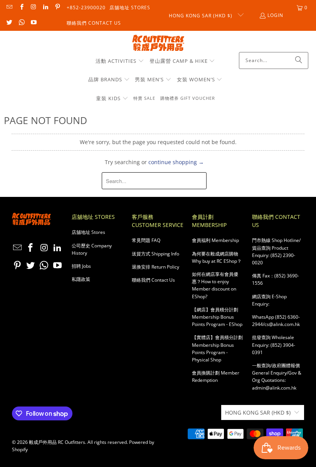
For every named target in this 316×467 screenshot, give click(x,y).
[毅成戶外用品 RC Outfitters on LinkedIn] (45, 7)
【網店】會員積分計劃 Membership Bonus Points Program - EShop (217, 317)
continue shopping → (176, 162)
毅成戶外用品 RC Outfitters (57, 442)
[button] (120, 61)
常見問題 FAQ (146, 240)
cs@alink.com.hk (282, 324)
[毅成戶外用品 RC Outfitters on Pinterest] (57, 7)
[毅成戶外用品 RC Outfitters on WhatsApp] (21, 23)
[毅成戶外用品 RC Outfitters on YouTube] (33, 23)
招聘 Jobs (81, 266)
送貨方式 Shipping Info (155, 253)
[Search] (298, 60)
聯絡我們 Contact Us (94, 23)
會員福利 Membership (215, 240)
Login (275, 15)
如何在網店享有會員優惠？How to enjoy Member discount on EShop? (215, 285)
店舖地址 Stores (129, 7)
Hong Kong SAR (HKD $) (201, 15)
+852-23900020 (86, 7)
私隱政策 (81, 279)
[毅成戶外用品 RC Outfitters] (158, 43)
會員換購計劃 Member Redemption (215, 376)
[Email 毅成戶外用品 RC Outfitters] (9, 7)
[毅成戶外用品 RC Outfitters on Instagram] (33, 7)
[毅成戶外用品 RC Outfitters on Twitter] (9, 23)
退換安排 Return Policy (155, 267)
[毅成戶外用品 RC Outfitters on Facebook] (21, 7)
